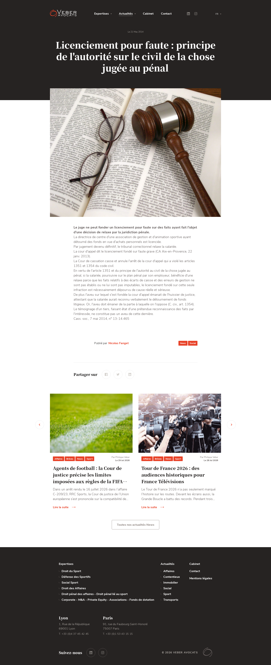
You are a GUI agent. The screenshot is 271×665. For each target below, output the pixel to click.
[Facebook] (106, 374)
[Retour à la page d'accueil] (72, 14)
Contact (166, 14)
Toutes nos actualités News (135, 525)
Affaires (58, 458)
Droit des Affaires (74, 588)
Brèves (69, 458)
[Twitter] (118, 374)
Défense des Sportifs (76, 577)
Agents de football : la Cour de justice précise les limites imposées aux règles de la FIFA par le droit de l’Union (88, 475)
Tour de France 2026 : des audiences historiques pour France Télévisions (173, 475)
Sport (90, 458)
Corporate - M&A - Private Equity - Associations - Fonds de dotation (108, 600)
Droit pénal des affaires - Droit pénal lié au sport (95, 594)
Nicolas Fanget (118, 343)
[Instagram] (196, 13)
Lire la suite (61, 507)
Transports (170, 600)
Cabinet (148, 14)
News (183, 343)
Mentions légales (200, 578)
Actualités (126, 14)
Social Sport (70, 583)
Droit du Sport (72, 571)
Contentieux (171, 577)
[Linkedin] (188, 13)
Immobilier (170, 583)
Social (193, 343)
